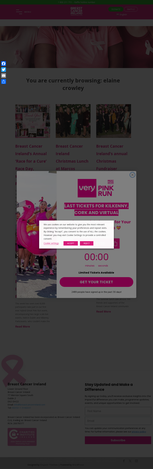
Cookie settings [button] (51, 243)
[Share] (4, 82)
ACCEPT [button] (70, 243)
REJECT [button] (87, 243)
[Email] (4, 76)
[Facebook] (4, 64)
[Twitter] (4, 70)
